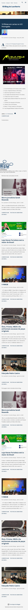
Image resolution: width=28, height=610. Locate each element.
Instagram (8, 2)
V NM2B (5, 284)
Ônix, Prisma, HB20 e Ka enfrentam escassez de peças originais (13, 329)
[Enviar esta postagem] (15, 113)
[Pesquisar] (22, 2)
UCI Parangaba (9, 113)
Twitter (12, 2)
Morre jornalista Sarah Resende (11, 198)
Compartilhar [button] (5, 116)
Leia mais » (4, 214)
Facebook (3, 2)
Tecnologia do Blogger (14, 604)
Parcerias (15, 2)
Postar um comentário (16, 212)
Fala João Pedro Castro (11, 373)
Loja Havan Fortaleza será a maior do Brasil (13, 241)
